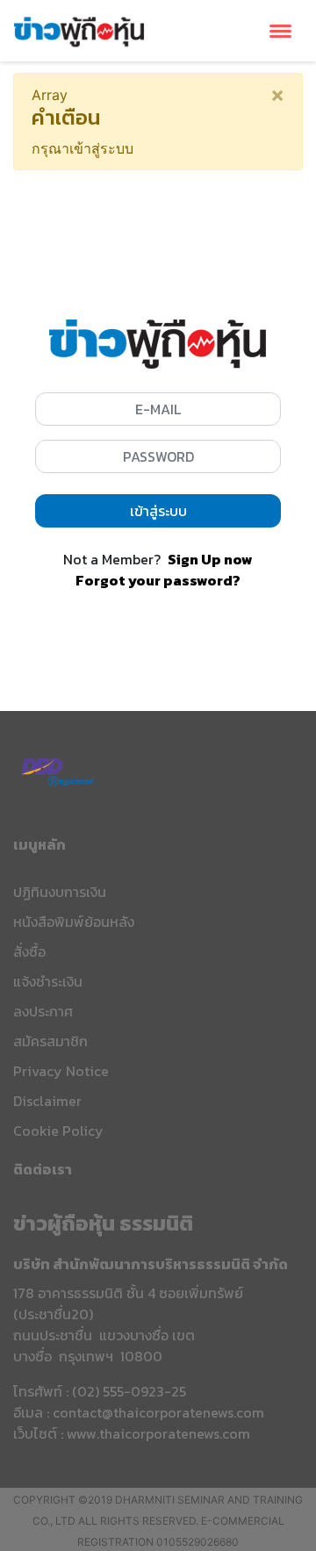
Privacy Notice (61, 1070)
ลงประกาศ (43, 1011)
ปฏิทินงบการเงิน (59, 891)
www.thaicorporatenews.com (158, 1433)
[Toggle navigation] (280, 31)
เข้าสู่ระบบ (158, 510)
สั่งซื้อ (29, 951)
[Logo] (79, 29)
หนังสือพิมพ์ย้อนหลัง (73, 921)
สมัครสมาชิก (50, 1041)
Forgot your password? (158, 580)
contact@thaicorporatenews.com (158, 1412)
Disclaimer (47, 1100)
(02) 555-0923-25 (129, 1391)
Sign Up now (210, 559)
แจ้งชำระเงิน (48, 981)
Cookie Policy (58, 1130)
